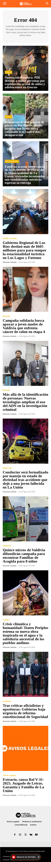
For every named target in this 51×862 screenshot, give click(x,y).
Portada (6, 316)
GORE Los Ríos (10, 238)
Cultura (6, 620)
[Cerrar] (38, 857)
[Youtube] (36, 835)
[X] (25, 835)
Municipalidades (12, 161)
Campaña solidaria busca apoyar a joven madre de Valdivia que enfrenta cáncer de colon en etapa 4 (24, 326)
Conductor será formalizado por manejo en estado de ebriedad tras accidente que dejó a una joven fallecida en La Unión (25, 479)
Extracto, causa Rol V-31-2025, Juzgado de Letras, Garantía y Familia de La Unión (23, 785)
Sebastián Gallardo (10, 262)
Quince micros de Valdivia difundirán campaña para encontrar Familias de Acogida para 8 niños (24, 555)
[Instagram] (20, 835)
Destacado (7, 468)
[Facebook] (15, 835)
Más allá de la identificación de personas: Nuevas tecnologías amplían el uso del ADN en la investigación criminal (25, 402)
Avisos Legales (9, 775)
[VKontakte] (31, 835)
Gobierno (7, 546)
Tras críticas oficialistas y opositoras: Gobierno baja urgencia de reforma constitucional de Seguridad (25, 711)
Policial (8, 72)
